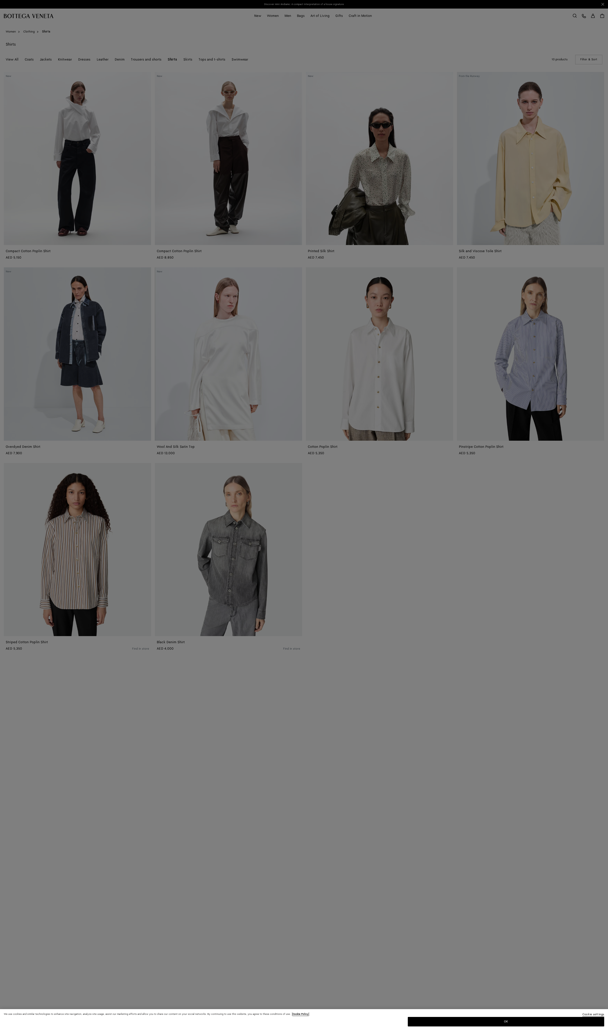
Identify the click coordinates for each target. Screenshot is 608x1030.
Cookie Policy (301, 1014)
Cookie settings (593, 1014)
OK (506, 1021)
